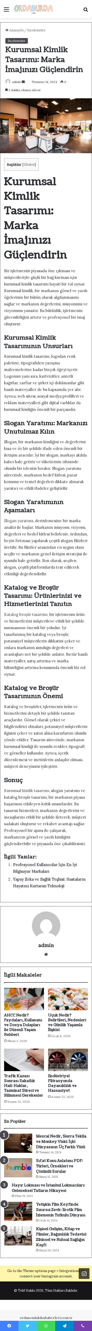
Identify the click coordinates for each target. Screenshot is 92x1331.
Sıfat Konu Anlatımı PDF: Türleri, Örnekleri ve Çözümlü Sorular (59, 1166)
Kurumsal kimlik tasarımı (26, 790)
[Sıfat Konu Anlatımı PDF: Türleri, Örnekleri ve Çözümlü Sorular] (18, 1167)
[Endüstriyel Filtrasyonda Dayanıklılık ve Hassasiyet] (68, 1060)
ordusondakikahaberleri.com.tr (46, 1317)
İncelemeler (36, 30)
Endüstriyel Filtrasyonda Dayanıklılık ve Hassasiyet (62, 1083)
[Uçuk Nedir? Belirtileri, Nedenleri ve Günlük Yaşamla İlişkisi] (68, 999)
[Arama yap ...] (85, 11)
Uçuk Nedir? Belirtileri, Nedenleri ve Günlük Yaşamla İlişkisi (67, 1022)
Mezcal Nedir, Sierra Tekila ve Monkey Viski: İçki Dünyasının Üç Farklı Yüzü (61, 1141)
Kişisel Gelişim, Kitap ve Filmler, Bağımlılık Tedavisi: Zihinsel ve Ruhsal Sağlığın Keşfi (61, 1237)
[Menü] (6, 11)
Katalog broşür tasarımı (26, 614)
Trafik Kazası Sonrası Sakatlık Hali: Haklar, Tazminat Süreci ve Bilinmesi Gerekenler (23, 1086)
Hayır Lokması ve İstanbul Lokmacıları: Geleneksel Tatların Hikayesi (48, 1188)
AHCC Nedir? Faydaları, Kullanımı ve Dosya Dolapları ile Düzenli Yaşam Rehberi (23, 1025)
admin (16, 82)
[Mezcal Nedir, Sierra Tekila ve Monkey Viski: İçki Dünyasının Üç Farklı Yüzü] (18, 1143)
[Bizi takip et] (84, 1273)
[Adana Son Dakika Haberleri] (33, 9)
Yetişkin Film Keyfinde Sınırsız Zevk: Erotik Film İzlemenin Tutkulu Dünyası (60, 1210)
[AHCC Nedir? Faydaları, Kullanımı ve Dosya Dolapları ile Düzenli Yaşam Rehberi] (24, 999)
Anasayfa (16, 30)
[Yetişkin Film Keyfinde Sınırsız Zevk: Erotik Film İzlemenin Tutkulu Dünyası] (18, 1211)
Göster (29, 164)
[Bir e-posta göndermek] (23, 82)
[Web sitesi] (46, 954)
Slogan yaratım (18, 520)
